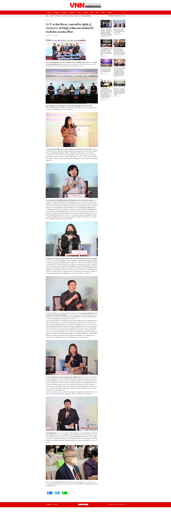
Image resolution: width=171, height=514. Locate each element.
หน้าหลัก (47, 20)
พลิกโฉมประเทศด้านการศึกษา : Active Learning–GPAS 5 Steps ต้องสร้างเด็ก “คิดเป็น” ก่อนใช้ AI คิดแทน (119, 31)
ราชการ (50, 20)
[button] (123, 12)
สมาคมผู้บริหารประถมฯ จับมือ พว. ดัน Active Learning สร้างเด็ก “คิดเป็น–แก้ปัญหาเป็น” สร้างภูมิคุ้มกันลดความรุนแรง (106, 70)
